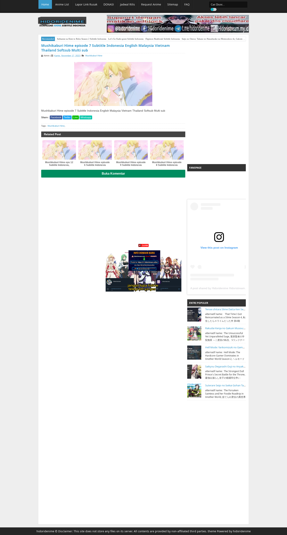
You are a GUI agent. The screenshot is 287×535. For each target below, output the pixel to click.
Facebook (56, 117)
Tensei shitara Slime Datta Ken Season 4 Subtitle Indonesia (239, 309)
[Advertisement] (216, 102)
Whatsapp (85, 117)
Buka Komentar (113, 173)
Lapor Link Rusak (86, 4)
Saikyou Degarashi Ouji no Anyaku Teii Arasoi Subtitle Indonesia (242, 366)
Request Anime (151, 4)
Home (45, 4)
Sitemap (172, 4)
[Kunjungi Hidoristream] (143, 270)
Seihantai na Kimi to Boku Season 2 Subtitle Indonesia (81, 39)
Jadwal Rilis (127, 4)
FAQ (187, 4)
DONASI (108, 4)
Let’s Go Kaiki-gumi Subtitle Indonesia (126, 39)
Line (75, 117)
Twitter (67, 117)
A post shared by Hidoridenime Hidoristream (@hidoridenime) (228, 288)
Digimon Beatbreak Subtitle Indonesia (162, 39)
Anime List (62, 4)
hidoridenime (45, 531)
